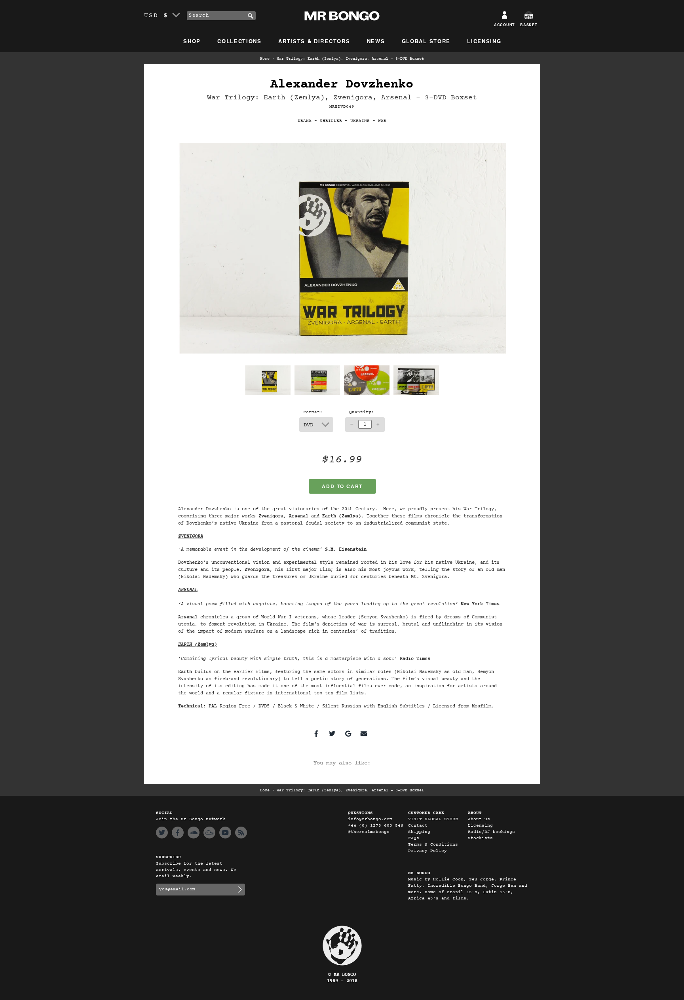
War (382, 121)
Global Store (426, 41)
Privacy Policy (427, 851)
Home (265, 59)
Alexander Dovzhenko (341, 84)
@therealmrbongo (369, 832)
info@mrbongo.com (370, 819)
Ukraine (360, 121)
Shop (192, 41)
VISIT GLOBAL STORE (433, 819)
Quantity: (361, 412)
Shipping (419, 832)
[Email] (364, 734)
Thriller (331, 121)
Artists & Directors (314, 41)
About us (479, 819)
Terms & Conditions (433, 845)
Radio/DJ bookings (491, 832)
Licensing (484, 41)
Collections (239, 41)
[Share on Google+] (348, 734)
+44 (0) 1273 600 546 (375, 826)
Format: (313, 412)
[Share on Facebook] (316, 734)
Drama (305, 121)
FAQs (413, 838)
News (376, 41)
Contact (418, 826)
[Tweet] (332, 734)
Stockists (480, 838)
